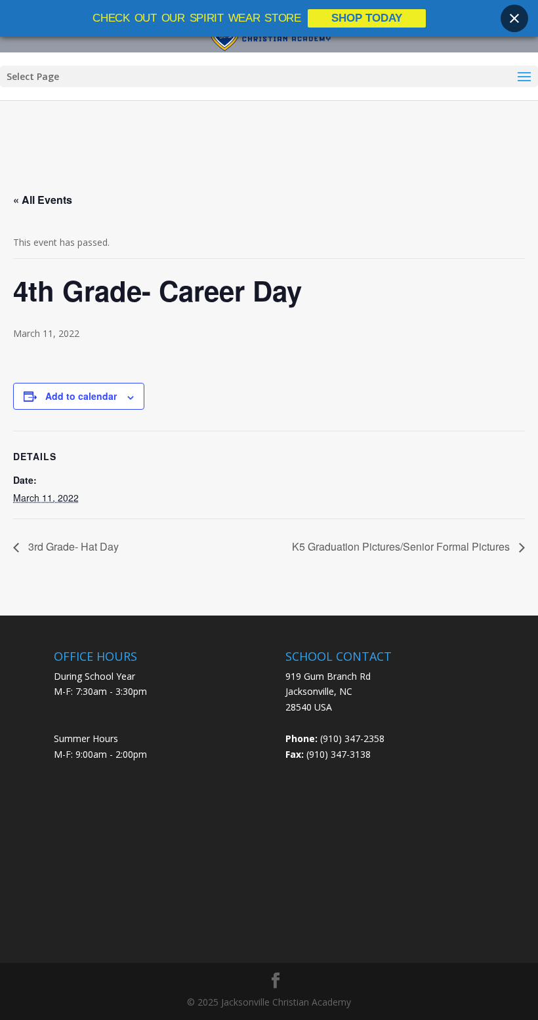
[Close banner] (514, 18)
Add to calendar (81, 395)
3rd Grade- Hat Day (72, 546)
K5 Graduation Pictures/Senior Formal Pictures (402, 546)
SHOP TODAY (366, 18)
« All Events (42, 199)
